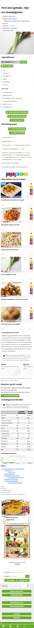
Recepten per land (16, 602)
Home (2, 486)
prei (11, 145)
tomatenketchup (8, 92)
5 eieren (5, 85)
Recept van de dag (16, 591)
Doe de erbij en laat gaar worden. (16, 145)
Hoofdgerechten (7, 490)
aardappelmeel (7, 107)
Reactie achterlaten (11, 396)
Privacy (24, 623)
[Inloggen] (27, 576)
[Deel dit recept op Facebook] (8, 174)
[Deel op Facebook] (31, 190)
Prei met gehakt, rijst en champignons (13, 469)
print (24, 62)
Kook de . (9, 137)
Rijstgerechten (13, 19)
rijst (4, 70)
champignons (7, 76)
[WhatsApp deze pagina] (21, 174)
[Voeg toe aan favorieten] (31, 184)
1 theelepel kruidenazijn (10, 101)
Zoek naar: (5, 586)
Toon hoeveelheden (18, 129)
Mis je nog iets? (18, 120)
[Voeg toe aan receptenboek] (31, 187)
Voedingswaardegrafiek (15, 483)
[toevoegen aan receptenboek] (28, 506)
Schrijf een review (8, 30)
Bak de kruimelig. (11, 163)
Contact (21, 623)
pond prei (6, 73)
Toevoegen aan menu (18, 116)
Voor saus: (11, 472)
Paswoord (7, 576)
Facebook (16, 614)
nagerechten (25, 21)
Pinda (4, 364)
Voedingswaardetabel (11, 481)
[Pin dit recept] (13, 174)
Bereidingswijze (9, 474)
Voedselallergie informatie (16, 477)
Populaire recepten (17, 606)
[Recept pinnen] (31, 193)
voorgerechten (15, 21)
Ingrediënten (9, 470)
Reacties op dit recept (11, 479)
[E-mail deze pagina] (26, 174)
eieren (9, 163)
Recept (4, 488)
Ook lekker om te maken (12, 476)
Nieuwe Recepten (17, 595)
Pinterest (16, 618)
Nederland (12, 16)
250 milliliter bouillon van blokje (12, 98)
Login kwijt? (10, 580)
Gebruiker (7, 572)
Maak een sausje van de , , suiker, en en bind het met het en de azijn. (17, 156)
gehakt (5, 79)
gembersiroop (7, 104)
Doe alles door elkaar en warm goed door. (15, 167)
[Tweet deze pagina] (17, 174)
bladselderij (6, 82)
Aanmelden (23, 580)
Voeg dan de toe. (14, 149)
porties (6, 23)
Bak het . (9, 141)
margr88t (14, 28)
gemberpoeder (7, 95)
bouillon (23, 153)
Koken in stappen (18, 133)
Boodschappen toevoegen (18, 112)
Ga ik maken (8, 66)
